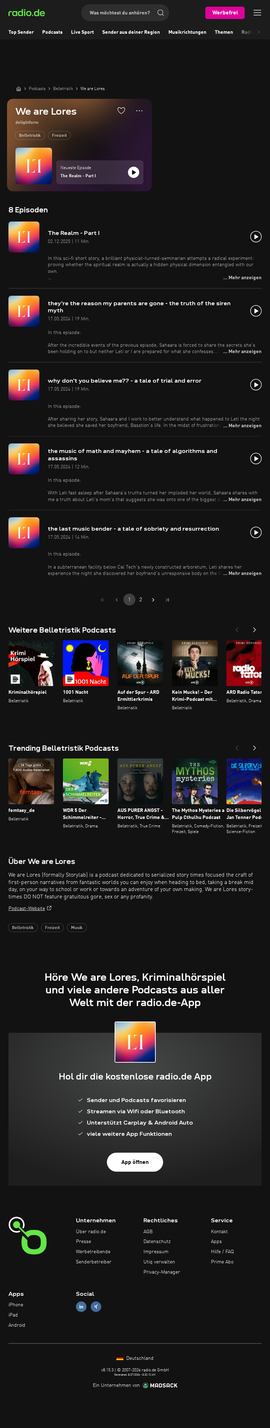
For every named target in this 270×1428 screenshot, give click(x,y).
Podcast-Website (26, 908)
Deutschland (139, 1358)
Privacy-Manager (161, 1272)
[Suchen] (160, 12)
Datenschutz (157, 1241)
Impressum (155, 1251)
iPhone (15, 1304)
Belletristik (30, 136)
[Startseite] (18, 88)
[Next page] (153, 600)
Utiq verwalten (159, 1262)
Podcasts (52, 32)
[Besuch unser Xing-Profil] (96, 1307)
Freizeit (59, 136)
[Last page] (167, 600)
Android (16, 1325)
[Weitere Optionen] (139, 111)
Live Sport (82, 32)
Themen (224, 32)
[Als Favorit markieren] (121, 110)
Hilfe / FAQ (222, 1251)
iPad (13, 1315)
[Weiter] (255, 628)
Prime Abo (222, 1262)
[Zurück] (237, 628)
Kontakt (219, 1231)
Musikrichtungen (187, 32)
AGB (148, 1231)
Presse (83, 1241)
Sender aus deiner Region (131, 32)
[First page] (102, 600)
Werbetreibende (93, 1251)
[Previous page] (116, 600)
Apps (216, 1241)
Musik (77, 928)
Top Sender (21, 32)
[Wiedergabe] (133, 172)
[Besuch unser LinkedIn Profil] (81, 1307)
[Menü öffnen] (257, 12)
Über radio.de (91, 1231)
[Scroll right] (259, 32)
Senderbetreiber (93, 1262)
